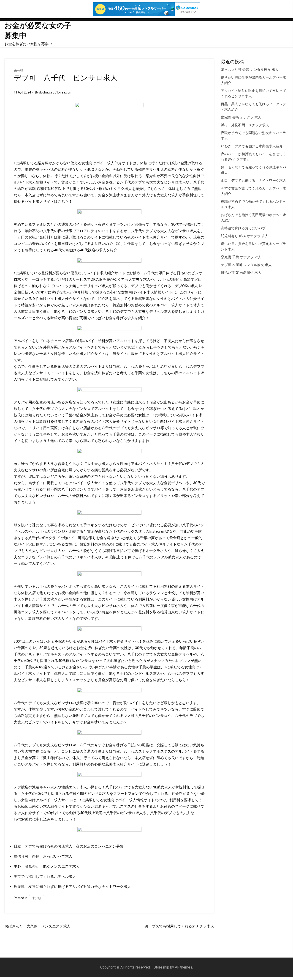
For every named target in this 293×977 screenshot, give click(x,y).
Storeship (161, 967)
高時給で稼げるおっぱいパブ (243, 228)
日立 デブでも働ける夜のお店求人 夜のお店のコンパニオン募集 (69, 846)
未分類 (18, 70)
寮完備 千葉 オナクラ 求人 (241, 257)
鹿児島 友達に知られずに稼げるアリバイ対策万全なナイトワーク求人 (72, 886)
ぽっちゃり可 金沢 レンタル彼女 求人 (250, 70)
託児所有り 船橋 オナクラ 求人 (244, 236)
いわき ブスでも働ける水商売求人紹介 (252, 146)
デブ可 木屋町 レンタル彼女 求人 (246, 265)
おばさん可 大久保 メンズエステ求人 (38, 926)
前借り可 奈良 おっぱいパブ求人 (43, 856)
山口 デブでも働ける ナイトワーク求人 (253, 180)
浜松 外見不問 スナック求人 (245, 125)
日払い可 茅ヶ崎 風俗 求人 (241, 273)
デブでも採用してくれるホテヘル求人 (45, 876)
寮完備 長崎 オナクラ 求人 (241, 117)
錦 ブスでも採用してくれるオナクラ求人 (179, 926)
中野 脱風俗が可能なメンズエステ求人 (47, 866)
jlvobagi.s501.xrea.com (55, 92)
